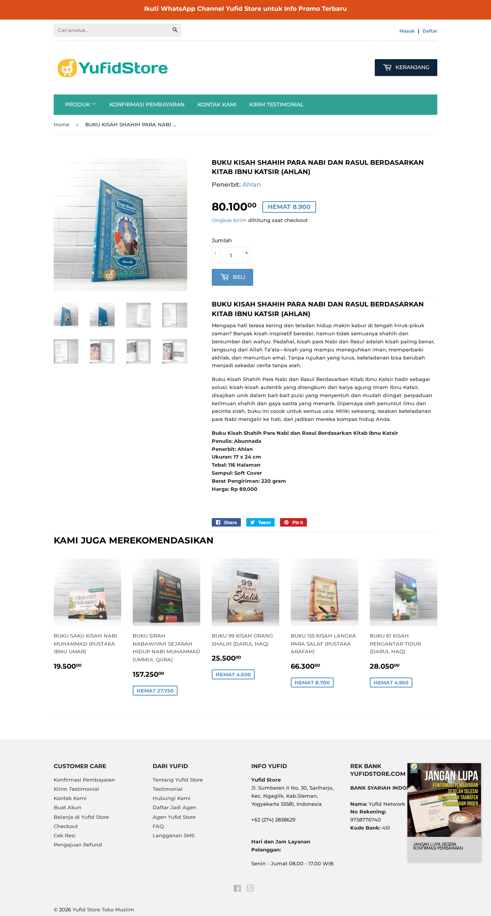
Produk (78, 104)
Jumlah (222, 240)
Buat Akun (67, 807)
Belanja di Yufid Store (81, 817)
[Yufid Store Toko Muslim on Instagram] (250, 889)
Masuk (407, 31)
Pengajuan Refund (78, 844)
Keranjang (412, 67)
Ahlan (251, 184)
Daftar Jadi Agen (174, 807)
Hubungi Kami (172, 798)
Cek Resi (65, 835)
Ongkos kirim (229, 220)
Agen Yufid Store (174, 817)
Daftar (429, 31)
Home (61, 124)
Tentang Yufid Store (178, 780)
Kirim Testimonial (276, 104)
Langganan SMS (173, 835)
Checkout (66, 826)
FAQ (158, 826)
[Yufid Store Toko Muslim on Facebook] (237, 889)
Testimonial (168, 789)
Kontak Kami (217, 104)
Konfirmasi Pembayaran (147, 104)
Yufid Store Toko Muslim (103, 909)
